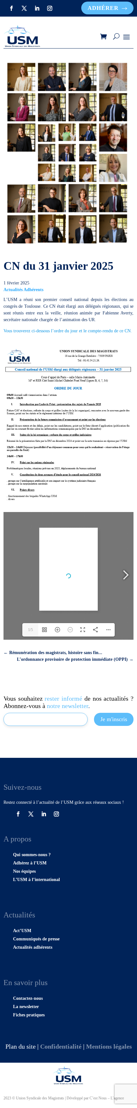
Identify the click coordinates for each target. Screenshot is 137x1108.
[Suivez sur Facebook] (11, 8)
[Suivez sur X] (24, 8)
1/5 (30, 630)
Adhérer (103, 8)
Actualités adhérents (32, 947)
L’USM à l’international (36, 879)
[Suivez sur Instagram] (50, 8)
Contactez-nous (28, 998)
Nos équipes (24, 871)
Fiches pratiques (29, 1015)
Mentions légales (109, 1046)
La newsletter (26, 1006)
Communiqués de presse (36, 939)
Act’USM (22, 930)
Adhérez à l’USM (30, 863)
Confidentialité (61, 1046)
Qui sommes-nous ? (32, 854)
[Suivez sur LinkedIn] (37, 8)
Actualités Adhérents (23, 289)
